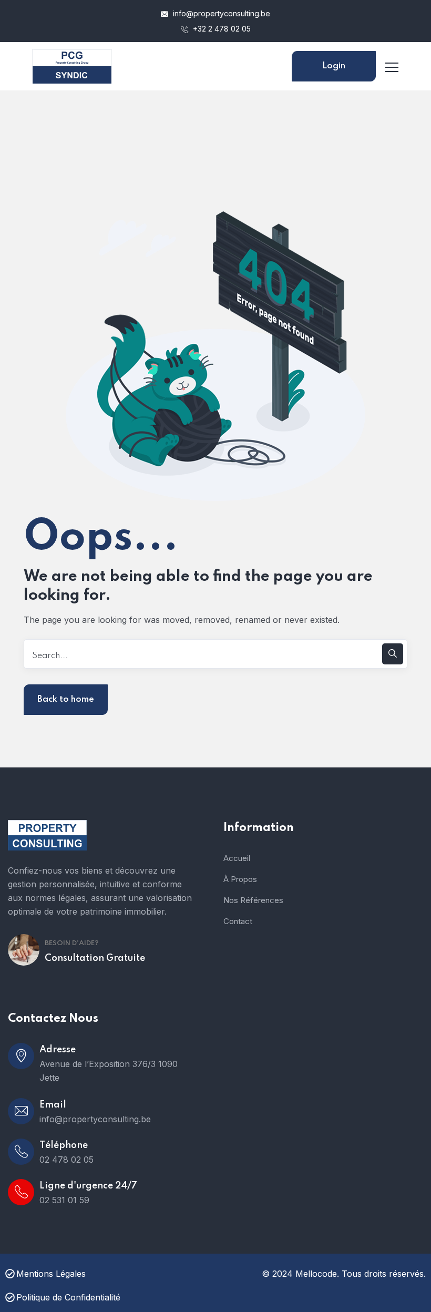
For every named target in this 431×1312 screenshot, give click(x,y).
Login (333, 66)
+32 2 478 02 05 (221, 28)
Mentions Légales (51, 1273)
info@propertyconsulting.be (220, 13)
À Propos (240, 879)
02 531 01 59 (64, 1200)
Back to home (65, 699)
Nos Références (253, 900)
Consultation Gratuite (95, 958)
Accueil (236, 858)
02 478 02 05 (66, 1159)
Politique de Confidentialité (68, 1297)
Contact (237, 921)
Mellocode (316, 1273)
